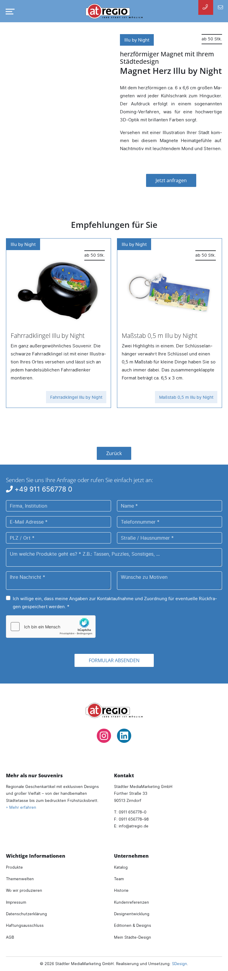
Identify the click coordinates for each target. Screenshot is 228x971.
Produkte (14, 867)
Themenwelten (20, 878)
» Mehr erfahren (21, 807)
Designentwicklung (131, 913)
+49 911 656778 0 (42, 489)
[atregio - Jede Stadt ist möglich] (114, 11)
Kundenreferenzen (131, 902)
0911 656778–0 (132, 812)
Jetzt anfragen (171, 180)
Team (119, 878)
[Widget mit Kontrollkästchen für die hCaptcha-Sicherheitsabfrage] (51, 626)
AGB (10, 937)
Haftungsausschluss (25, 925)
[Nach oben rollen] (215, 958)
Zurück (114, 453)
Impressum (16, 902)
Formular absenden (114, 660)
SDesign (179, 963)
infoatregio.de (133, 826)
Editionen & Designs (132, 925)
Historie (121, 890)
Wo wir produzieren (24, 890)
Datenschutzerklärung (26, 913)
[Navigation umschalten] (8, 12)
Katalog (121, 867)
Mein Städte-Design (132, 937)
